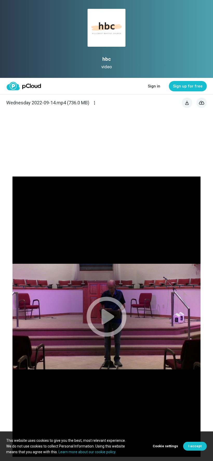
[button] (106, 317)
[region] (106, 317)
